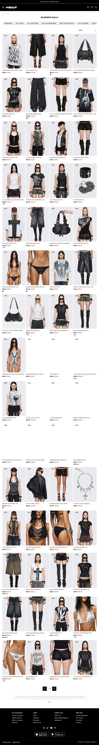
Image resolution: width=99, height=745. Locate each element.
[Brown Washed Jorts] (74, 464)
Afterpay (79, 720)
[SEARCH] (88, 7)
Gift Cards (79, 718)
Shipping (36, 718)
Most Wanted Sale (67, 23)
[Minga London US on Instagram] (44, 728)
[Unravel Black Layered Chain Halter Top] (50, 74)
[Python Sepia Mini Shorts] (74, 334)
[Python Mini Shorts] (75, 334)
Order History (17, 718)
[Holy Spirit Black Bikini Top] (75, 637)
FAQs (34, 715)
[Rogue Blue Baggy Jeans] (28, 118)
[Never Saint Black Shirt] (4, 247)
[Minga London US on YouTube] (51, 728)
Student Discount (82, 715)
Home (4, 13)
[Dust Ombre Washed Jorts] (76, 464)
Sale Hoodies (83, 23)
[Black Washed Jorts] (75, 464)
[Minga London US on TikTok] (47, 728)
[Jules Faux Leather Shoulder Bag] (75, 378)
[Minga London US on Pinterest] (55, 728)
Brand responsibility (62, 718)
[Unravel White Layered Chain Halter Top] (51, 74)
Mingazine (58, 720)
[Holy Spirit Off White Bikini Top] (4, 291)
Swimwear (8, 23)
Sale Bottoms (32, 23)
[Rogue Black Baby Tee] (28, 334)
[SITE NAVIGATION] (3, 7)
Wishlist (15, 722)
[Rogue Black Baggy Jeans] (26, 118)
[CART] (96, 7)
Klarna (78, 722)
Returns (36, 720)
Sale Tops (20, 23)
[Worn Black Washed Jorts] (78, 464)
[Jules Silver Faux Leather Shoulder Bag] (74, 378)
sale (8, 13)
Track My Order (17, 715)
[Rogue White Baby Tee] (26, 334)
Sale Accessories (49, 23)
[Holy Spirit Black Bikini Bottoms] (26, 291)
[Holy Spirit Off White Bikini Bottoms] (28, 291)
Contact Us (37, 722)
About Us (58, 715)
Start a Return (17, 720)
